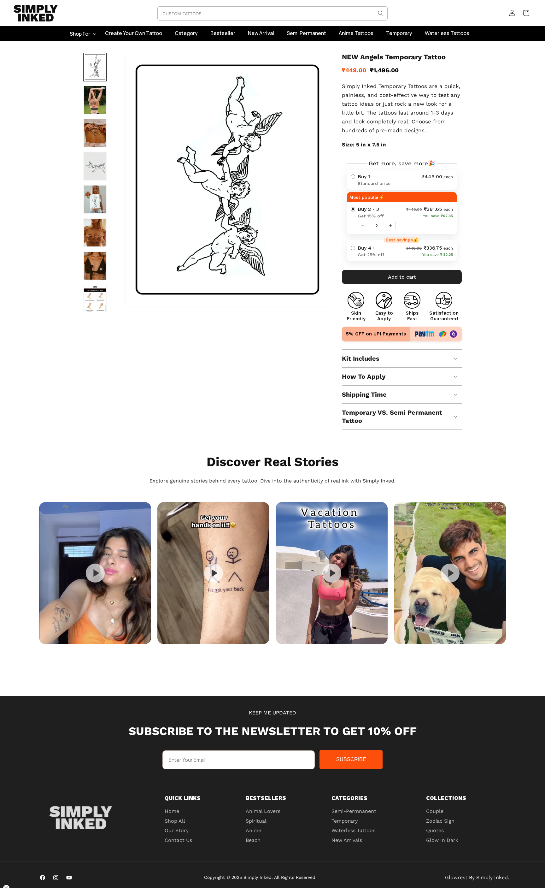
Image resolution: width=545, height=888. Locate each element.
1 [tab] (288, 650)
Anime (253, 830)
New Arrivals (346, 840)
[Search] (381, 13)
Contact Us (178, 840)
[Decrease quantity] (362, 225)
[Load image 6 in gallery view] (95, 232)
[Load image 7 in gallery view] (95, 266)
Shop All (175, 821)
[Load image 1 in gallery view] (95, 67)
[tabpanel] (95, 573)
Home (172, 811)
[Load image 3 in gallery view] (95, 133)
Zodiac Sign (440, 821)
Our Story (177, 830)
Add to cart (402, 277)
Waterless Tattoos (353, 830)
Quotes (435, 830)
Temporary (344, 821)
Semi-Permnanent (353, 811)
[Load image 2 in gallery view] (95, 100)
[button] (82, 33)
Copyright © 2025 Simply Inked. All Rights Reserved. (260, 877)
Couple (434, 811)
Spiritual (256, 821)
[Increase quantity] (390, 225)
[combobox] (272, 13)
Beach (253, 840)
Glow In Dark (442, 840)
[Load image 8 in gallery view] (95, 299)
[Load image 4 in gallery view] (95, 166)
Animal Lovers (263, 811)
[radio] (402, 180)
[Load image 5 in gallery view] (95, 199)
